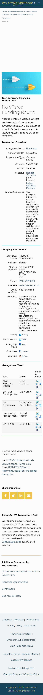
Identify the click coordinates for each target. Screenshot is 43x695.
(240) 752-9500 (27, 281)
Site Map (7, 619)
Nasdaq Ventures (31, 174)
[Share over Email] (28, 495)
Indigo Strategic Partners (31, 185)
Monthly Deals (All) (14, 14)
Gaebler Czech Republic (21, 668)
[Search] (35, 3)
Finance (4, 11)
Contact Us (30, 625)
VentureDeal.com (11, 542)
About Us (19, 619)
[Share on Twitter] (13, 495)
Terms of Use (32, 619)
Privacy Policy (14, 625)
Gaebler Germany (12, 674)
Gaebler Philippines (21, 660)
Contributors (8, 589)
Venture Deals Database (15, 11)
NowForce (31, 148)
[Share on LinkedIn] (20, 495)
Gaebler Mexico (30, 654)
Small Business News (21, 645)
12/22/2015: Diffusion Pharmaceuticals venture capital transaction (19, 471)
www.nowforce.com (29, 285)
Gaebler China (32, 674)
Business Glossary (11, 596)
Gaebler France (11, 654)
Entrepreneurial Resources (21, 640)
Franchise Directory (20, 634)
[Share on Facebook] (5, 495)
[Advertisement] (21, 48)
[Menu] (39, 3)
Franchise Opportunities (15, 582)
